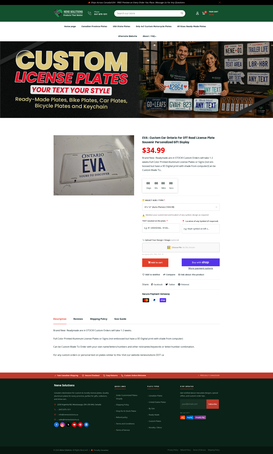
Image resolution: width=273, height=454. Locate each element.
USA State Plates (121, 26)
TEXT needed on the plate (155, 220)
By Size (152, 408)
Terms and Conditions (125, 423)
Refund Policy (185, 450)
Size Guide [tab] (120, 318)
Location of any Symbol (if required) (200, 221)
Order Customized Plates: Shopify (126, 397)
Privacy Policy (173, 450)
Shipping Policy (122, 404)
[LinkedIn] (86, 424)
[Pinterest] (80, 424)
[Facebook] (56, 424)
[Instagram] (62, 424)
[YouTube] (74, 424)
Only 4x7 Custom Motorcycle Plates (154, 26)
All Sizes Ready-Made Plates (191, 26)
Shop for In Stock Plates (126, 411)
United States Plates (157, 402)
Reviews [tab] (78, 318)
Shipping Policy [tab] (98, 318)
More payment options (200, 268)
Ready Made (154, 414)
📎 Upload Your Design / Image (160, 240)
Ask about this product (192, 274)
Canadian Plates (155, 395)
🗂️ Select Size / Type (153, 200)
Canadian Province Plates (94, 26)
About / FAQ (149, 36)
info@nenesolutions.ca (68, 414)
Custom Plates (155, 421)
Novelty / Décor (155, 427)
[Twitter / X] (68, 424)
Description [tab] (59, 318)
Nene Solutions (64, 385)
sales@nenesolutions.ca (69, 419)
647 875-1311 (100, 14)
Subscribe (212, 404)
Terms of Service (123, 430)
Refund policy (122, 417)
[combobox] (149, 13)
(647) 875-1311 (65, 409)
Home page (70, 26)
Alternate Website (127, 36)
